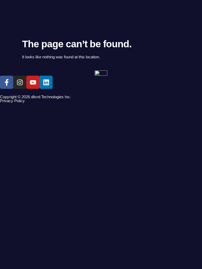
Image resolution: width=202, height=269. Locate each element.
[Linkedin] (46, 82)
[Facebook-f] (6, 82)
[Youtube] (32, 82)
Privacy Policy (12, 101)
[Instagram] (19, 82)
